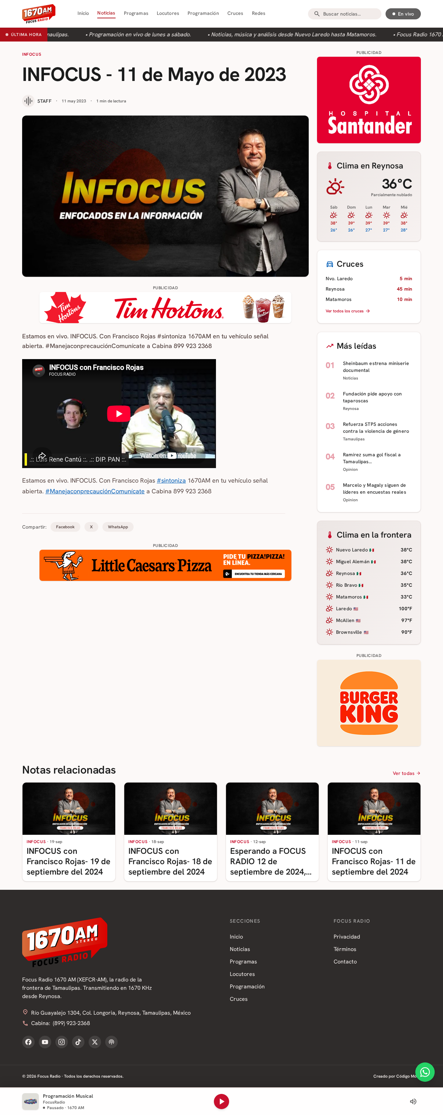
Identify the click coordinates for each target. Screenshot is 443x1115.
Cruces (235, 13)
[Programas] (111, 1042)
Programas (136, 13)
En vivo (406, 14)
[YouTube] (45, 1042)
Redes (259, 13)
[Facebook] (28, 1042)
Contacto (345, 961)
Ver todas (404, 773)
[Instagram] (61, 1042)
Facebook (65, 527)
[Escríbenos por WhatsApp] (425, 1072)
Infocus (31, 54)
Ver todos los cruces (345, 311)
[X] (95, 1042)
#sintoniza (171, 480)
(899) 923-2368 (71, 1023)
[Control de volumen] (413, 1101)
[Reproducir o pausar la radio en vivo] (221, 1101)
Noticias (106, 13)
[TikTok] (78, 1042)
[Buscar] (317, 13)
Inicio (83, 13)
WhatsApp (118, 527)
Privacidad (347, 936)
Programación (203, 13)
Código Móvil (408, 1076)
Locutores (168, 13)
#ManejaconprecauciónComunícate (95, 491)
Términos (345, 949)
